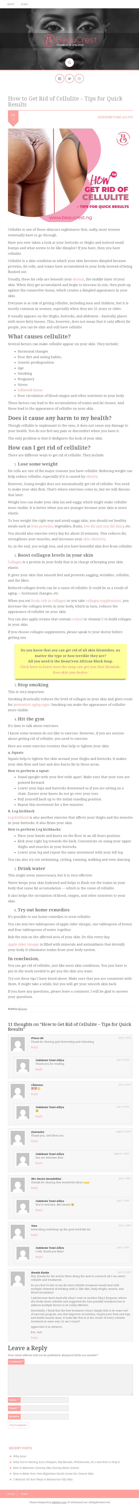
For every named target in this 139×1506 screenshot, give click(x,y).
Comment (16, 1361)
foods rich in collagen (48, 601)
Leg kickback (18, 817)
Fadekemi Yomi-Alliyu (115, 117)
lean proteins (42, 526)
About (10, 4)
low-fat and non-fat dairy (104, 526)
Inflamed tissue (30, 390)
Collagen (15, 562)
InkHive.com (59, 1502)
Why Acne (19, 1456)
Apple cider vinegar (23, 944)
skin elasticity (94, 539)
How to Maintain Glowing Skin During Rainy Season (46, 1467)
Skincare (22, 1009)
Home (24, 4)
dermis (78, 279)
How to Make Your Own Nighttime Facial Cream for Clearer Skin (53, 1473)
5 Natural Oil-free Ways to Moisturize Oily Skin (43, 1479)
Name (14, 1399)
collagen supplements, (104, 601)
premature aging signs (32, 705)
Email (14, 1408)
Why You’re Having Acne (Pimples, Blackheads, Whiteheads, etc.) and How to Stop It (66, 1462)
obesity (91, 476)
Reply (34, 1047)
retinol (77, 619)
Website (14, 1416)
